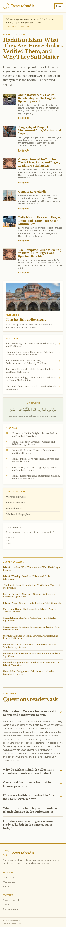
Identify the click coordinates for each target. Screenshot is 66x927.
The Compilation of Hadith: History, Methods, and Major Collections (33, 370)
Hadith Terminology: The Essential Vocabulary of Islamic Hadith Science (33, 379)
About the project (11, 900)
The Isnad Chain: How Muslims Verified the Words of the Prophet (31, 586)
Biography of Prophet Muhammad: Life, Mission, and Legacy (39, 130)
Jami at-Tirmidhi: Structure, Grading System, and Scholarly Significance (29, 595)
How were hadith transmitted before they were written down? (28, 797)
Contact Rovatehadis (32, 191)
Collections (8, 877)
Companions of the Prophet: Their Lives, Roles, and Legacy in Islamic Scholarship (39, 162)
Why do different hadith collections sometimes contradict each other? (28, 771)
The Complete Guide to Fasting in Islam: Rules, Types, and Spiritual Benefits (39, 253)
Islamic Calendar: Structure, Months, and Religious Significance (30, 443)
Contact (7, 904)
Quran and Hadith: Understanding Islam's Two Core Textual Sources (31, 610)
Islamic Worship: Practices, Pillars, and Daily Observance (26, 577)
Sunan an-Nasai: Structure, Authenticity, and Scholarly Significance (31, 655)
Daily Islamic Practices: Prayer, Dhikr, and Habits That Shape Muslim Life (39, 220)
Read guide (23, 118)
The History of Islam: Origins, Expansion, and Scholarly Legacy (31, 468)
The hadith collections (26, 319)
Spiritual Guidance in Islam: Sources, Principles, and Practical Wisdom (30, 637)
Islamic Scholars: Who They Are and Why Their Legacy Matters (32, 568)
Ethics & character (15, 502)
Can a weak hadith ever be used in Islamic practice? (27, 784)
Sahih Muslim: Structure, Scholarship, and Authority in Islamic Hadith (31, 628)
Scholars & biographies (18, 514)
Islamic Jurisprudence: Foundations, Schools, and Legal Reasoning (33, 477)
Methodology (9, 881)
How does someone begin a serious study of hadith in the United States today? (28, 824)
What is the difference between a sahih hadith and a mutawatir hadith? (30, 713)
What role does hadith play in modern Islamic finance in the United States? (30, 810)
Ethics (6, 886)
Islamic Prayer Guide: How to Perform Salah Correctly (32, 603)
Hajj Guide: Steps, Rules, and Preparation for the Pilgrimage (33, 387)
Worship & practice (16, 497)
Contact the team (10, 540)
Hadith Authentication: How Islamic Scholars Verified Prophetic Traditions (33, 353)
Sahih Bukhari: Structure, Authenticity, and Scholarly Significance (30, 619)
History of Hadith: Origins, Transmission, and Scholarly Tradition (31, 434)
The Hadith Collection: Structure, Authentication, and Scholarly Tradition (33, 362)
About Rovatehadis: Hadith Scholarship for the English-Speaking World (37, 98)
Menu (58, 6)
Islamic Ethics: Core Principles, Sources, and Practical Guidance (32, 460)
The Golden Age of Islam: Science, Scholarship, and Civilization (33, 345)
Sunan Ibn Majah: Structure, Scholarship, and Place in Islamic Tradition (31, 664)
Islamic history (14, 508)
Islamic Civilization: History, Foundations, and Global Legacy (31, 451)
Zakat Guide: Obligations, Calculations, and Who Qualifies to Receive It (28, 672)
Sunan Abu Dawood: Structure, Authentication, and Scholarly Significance (29, 646)
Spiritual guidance (11, 909)
